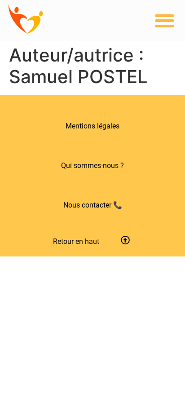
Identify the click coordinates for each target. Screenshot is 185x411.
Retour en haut (76, 241)
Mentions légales (92, 126)
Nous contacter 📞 (92, 205)
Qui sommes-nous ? (92, 165)
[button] (165, 20)
